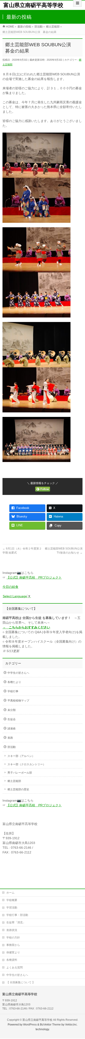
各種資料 (11, 959)
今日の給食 (10, 586)
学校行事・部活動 (17, 915)
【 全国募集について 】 (20, 982)
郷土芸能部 (14, 781)
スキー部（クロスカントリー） (26, 764)
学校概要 (11, 900)
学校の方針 (13, 937)
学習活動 (11, 907)
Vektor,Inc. (71, 1024)
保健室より (13, 952)
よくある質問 (14, 967)
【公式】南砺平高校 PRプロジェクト (34, 577)
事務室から (13, 945)
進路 (10, 737)
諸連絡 (11, 728)
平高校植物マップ (18, 700)
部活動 (11, 747)
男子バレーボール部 (19, 772)
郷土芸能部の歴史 (18, 789)
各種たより (14, 682)
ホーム (10, 892)
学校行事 (12, 691)
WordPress (30, 1024)
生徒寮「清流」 (15, 922)
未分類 (11, 710)
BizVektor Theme (50, 1024)
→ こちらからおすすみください (26, 627)
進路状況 (11, 930)
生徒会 (11, 719)
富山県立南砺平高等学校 (33, 5)
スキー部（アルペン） (21, 756)
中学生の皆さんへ (18, 672)
